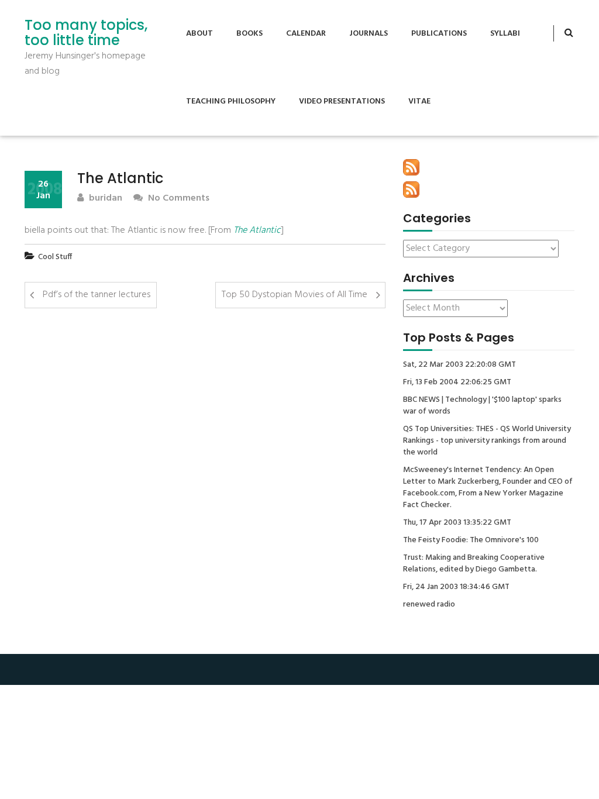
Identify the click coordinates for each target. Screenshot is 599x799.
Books (249, 33)
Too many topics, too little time (86, 33)
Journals (368, 33)
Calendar (306, 33)
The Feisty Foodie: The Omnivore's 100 (471, 540)
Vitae (419, 101)
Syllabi (505, 33)
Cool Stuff (55, 257)
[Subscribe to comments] (411, 189)
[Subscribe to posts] (411, 167)
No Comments (177, 198)
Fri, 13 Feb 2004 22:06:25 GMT (457, 382)
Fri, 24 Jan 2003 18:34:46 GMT (456, 587)
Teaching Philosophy (231, 101)
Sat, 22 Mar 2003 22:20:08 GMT (459, 365)
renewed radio (429, 605)
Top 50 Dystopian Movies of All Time (294, 294)
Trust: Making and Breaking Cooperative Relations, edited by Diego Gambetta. (474, 564)
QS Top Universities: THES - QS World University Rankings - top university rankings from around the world (487, 441)
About (199, 33)
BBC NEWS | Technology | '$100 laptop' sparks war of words (482, 406)
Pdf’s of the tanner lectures (96, 294)
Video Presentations (342, 101)
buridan (104, 198)
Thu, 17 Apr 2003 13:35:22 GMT (457, 523)
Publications (439, 33)
